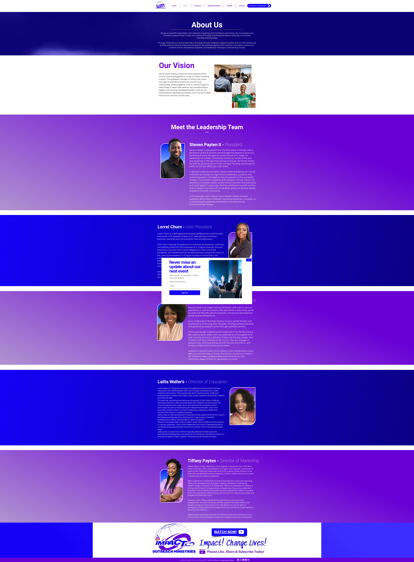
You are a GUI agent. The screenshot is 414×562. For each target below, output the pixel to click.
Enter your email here (177, 281)
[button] (249, 259)
